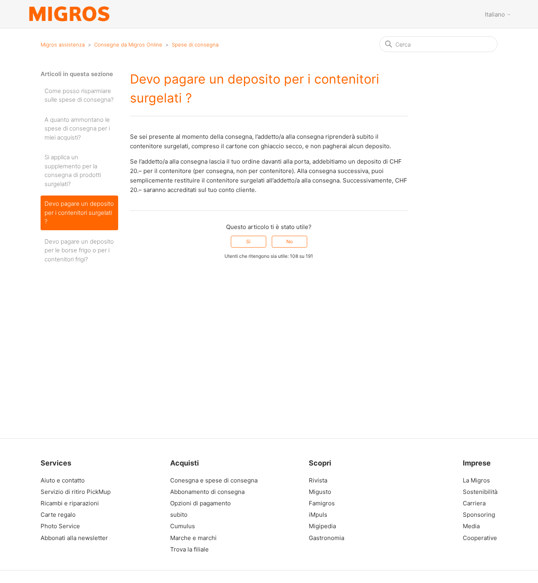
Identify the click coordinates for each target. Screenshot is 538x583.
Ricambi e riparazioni (70, 503)
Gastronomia (326, 538)
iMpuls (318, 514)
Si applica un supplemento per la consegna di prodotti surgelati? (73, 170)
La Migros (476, 480)
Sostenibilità (478, 491)
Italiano (495, 14)
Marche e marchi (193, 538)
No (289, 241)
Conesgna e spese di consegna (214, 480)
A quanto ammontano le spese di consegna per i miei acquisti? (77, 128)
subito (178, 514)
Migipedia (322, 526)
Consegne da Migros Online (128, 44)
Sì (248, 241)
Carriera (474, 503)
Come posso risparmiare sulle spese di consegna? (79, 95)
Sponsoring (478, 514)
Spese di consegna (195, 44)
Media (471, 526)
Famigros (322, 503)
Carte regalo (58, 514)
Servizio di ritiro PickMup (76, 491)
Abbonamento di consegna (207, 491)
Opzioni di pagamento (200, 503)
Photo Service (60, 526)
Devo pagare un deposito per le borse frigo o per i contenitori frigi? (79, 250)
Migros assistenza (63, 44)
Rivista (318, 480)
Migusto (320, 491)
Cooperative (478, 538)
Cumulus (182, 526)
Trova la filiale (189, 549)
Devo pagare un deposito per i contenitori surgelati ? (79, 212)
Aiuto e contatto (63, 480)
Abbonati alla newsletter (74, 538)
